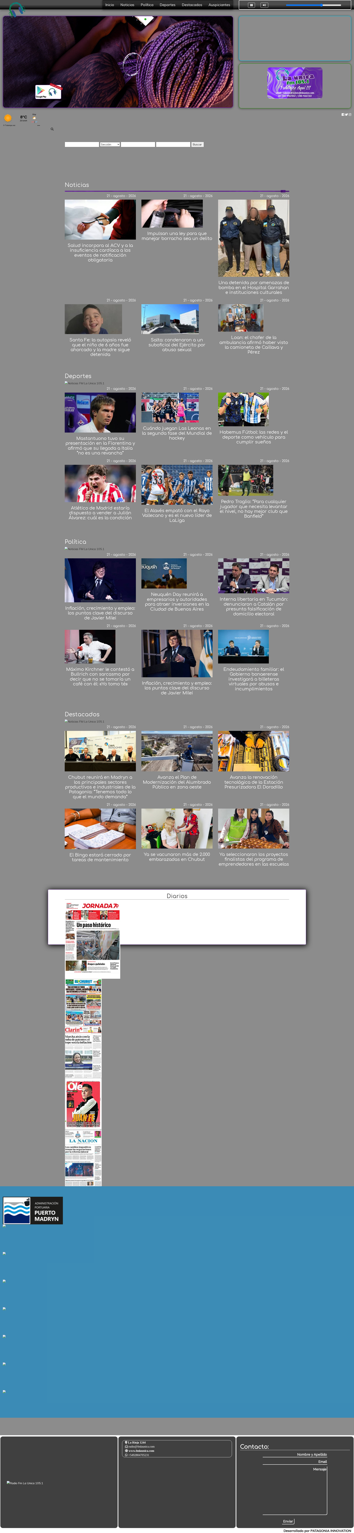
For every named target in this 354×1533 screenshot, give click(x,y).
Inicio (109, 4)
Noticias (127, 4)
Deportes (168, 4)
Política (147, 4)
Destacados (192, 4)
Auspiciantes (219, 4)
